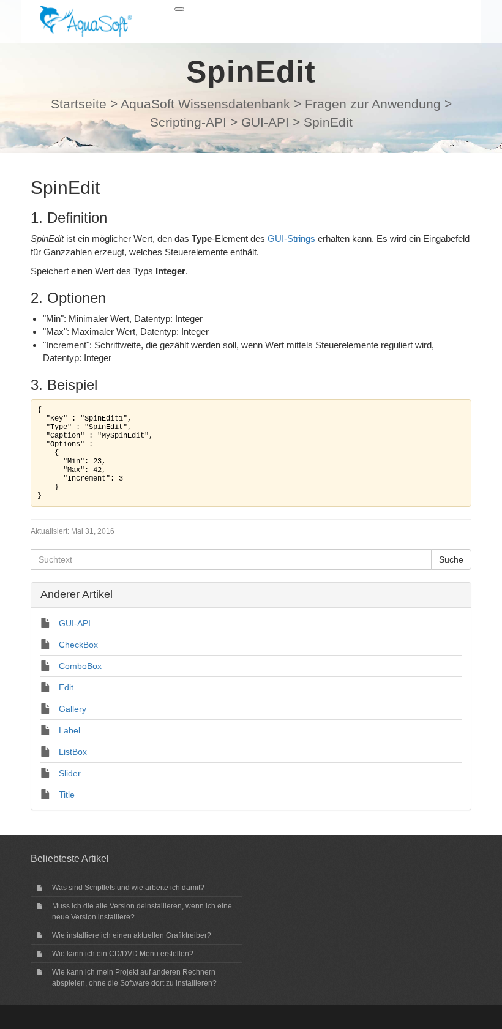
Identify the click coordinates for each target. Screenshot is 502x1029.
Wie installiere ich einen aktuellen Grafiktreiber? (131, 935)
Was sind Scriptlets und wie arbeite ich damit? (128, 887)
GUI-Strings (291, 238)
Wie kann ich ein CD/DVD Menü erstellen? (122, 953)
